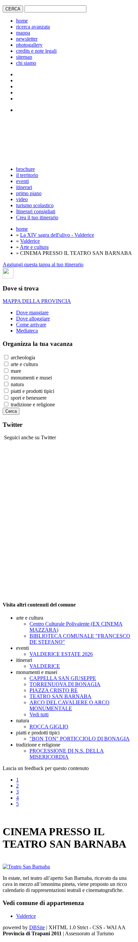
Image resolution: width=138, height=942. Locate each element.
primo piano (29, 193)
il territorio (27, 175)
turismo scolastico (35, 205)
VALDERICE (44, 666)
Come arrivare (31, 324)
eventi (22, 181)
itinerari (24, 187)
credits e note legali (36, 51)
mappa (23, 33)
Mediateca (27, 330)
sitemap (24, 57)
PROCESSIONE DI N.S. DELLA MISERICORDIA (66, 754)
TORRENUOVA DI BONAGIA (64, 684)
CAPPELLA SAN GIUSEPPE (62, 678)
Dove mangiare (32, 312)
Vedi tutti (39, 714)
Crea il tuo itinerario (37, 217)
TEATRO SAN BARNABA (60, 696)
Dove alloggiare (33, 318)
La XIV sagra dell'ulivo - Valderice (57, 235)
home (22, 21)
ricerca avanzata (33, 27)
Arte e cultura (34, 247)
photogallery (29, 45)
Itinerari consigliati (35, 211)
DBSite (37, 927)
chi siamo (26, 63)
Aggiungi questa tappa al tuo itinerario (43, 264)
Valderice (30, 241)
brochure (25, 169)
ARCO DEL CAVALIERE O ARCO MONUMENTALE (69, 705)
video (22, 199)
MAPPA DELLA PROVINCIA (37, 301)
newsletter (27, 39)
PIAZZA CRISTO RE (53, 690)
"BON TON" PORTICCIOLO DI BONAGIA (79, 739)
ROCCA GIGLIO (48, 726)
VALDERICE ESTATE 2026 (61, 654)
